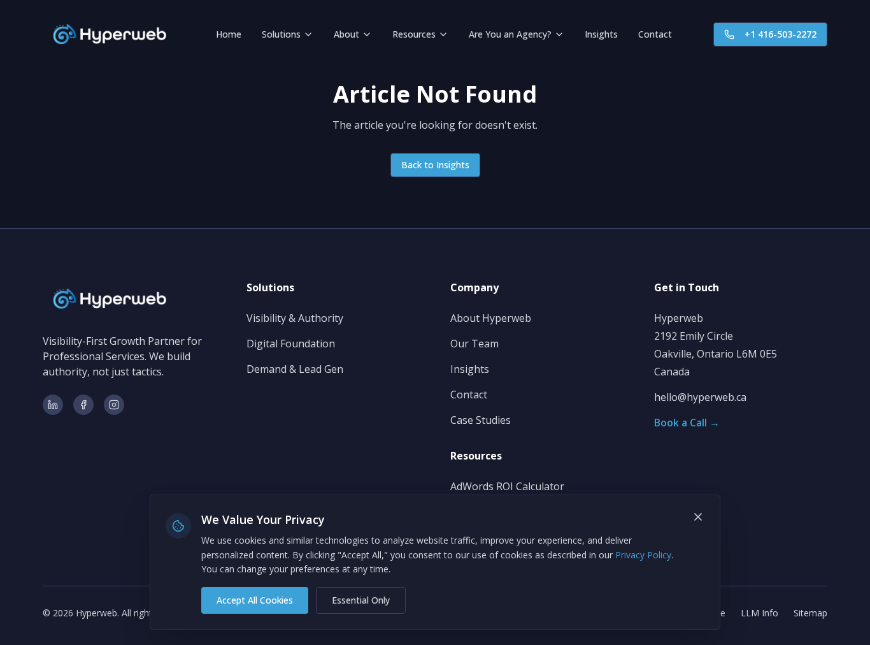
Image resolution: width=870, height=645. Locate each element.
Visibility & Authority (294, 318)
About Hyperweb (490, 318)
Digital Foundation (290, 344)
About (346, 34)
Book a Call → (687, 423)
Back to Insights (435, 165)
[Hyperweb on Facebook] (83, 405)
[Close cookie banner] (698, 517)
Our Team (474, 344)
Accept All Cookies (255, 600)
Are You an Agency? (510, 34)
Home (228, 34)
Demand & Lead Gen (294, 369)
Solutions (281, 34)
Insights (601, 34)
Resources (414, 34)
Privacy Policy (643, 555)
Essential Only (361, 600)
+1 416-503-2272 (781, 34)
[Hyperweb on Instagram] (114, 405)
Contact (655, 34)
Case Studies (480, 420)
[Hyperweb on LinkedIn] (53, 405)
